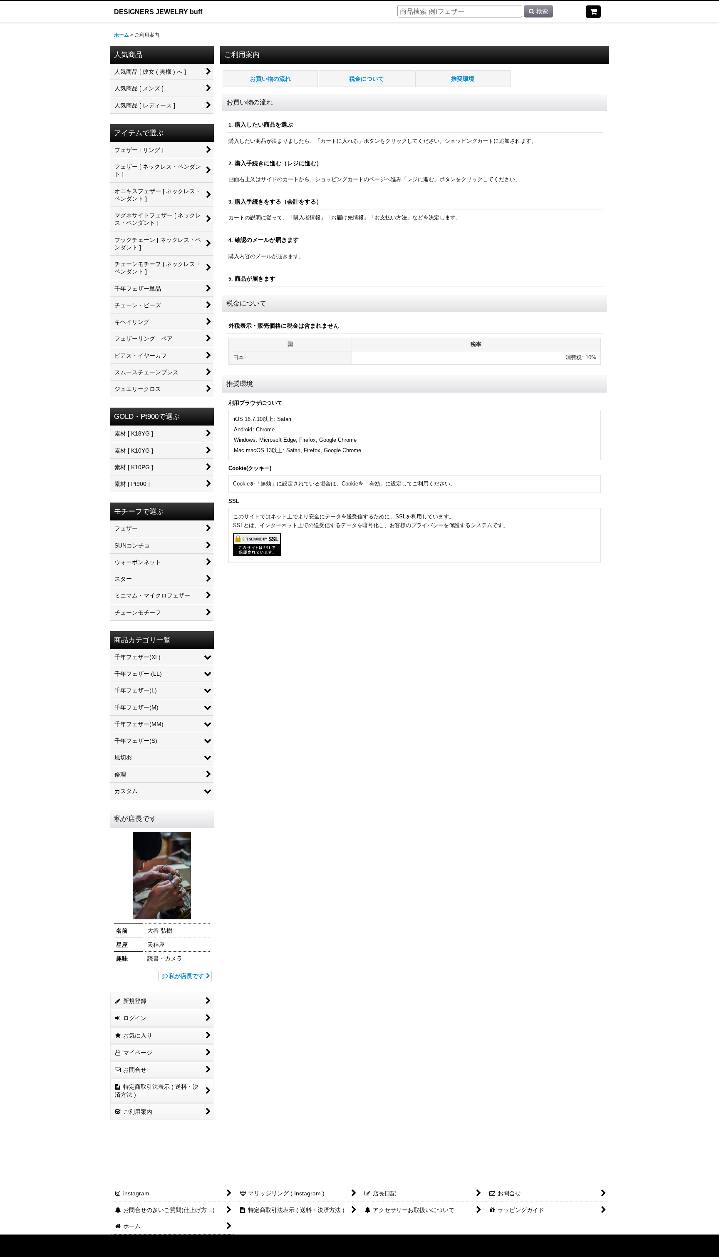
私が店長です (186, 976)
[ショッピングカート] (593, 11)
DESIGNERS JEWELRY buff (158, 11)
